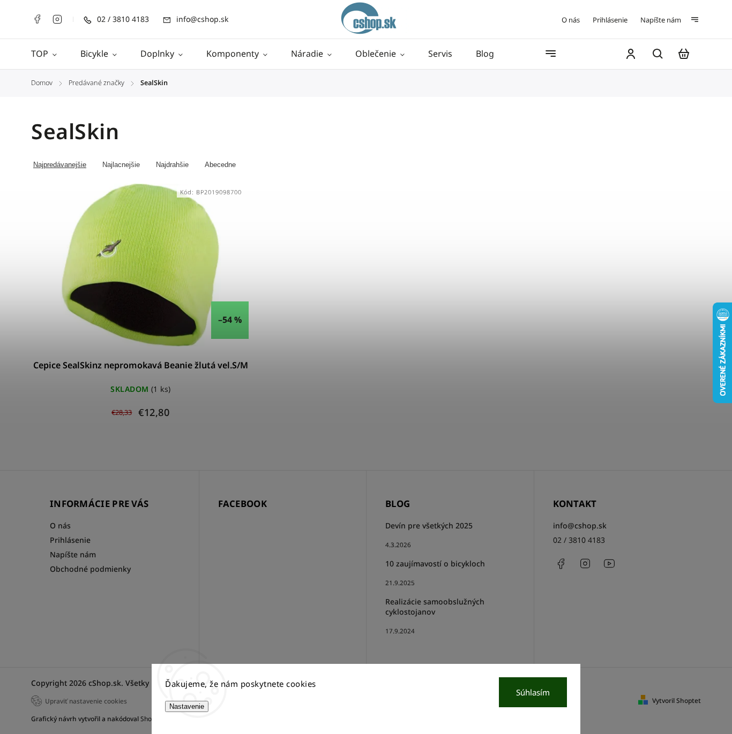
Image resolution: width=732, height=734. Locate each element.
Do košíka (114, 271)
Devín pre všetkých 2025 (429, 525)
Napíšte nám (660, 20)
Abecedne (220, 165)
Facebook (37, 19)
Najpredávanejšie (59, 165)
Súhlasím (533, 692)
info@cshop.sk (580, 525)
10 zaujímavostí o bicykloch (435, 563)
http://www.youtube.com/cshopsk (609, 564)
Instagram (57, 19)
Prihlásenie (610, 20)
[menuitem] (50, 54)
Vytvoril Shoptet (676, 700)
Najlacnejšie (121, 165)
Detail (166, 271)
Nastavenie (186, 706)
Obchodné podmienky (90, 569)
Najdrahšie (172, 165)
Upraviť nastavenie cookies (86, 701)
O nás (571, 20)
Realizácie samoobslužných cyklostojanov (434, 606)
